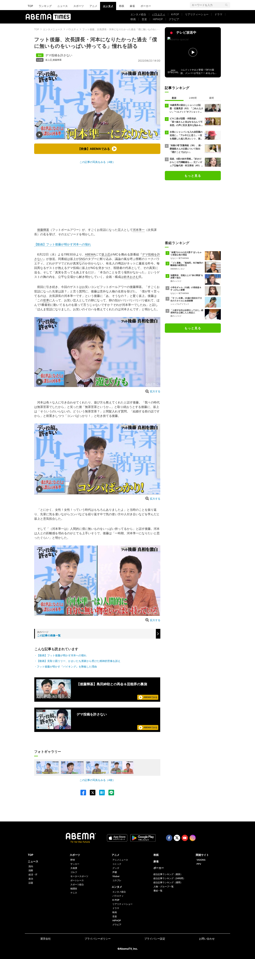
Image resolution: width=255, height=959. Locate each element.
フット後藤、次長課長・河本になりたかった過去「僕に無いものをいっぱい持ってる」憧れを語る (135, 29)
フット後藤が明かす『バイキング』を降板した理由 (67, 666)
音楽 (144, 19)
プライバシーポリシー (98, 938)
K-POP (175, 14)
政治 (31, 878)
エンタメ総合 (138, 14)
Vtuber (116, 876)
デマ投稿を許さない (58, 55)
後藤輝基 (57, 60)
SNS (82, 259)
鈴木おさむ (131, 277)
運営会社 (45, 938)
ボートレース (77, 880)
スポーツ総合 (77, 884)
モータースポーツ (79, 876)
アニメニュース (120, 859)
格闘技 (73, 888)
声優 (114, 872)
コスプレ (116, 880)
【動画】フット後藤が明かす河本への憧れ (62, 244)
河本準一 (139, 230)
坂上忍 (48, 60)
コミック (116, 864)
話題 (31, 882)
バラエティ (158, 14)
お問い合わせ (207, 938)
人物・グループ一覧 (163, 886)
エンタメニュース (52, 29)
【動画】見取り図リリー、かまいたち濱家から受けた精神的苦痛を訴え (78, 660)
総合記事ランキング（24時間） (169, 878)
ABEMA (90, 254)
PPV (199, 864)
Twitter (177, 838)
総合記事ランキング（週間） (168, 882)
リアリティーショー (197, 14)
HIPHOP (158, 19)
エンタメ (108, 5)
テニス (73, 892)
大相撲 (73, 868)
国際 (31, 870)
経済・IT (33, 874)
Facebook (169, 838)
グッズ (115, 868)
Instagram (192, 838)
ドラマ (218, 14)
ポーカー (146, 5)
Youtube (185, 838)
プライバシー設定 (154, 938)
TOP (30, 5)
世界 (46, 300)
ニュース (62, 5)
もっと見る (192, 175)
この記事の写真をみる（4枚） (97, 161)
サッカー (74, 864)
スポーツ (78, 5)
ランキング (45, 5)
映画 (133, 19)
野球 (72, 859)
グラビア (174, 19)
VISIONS (201, 859)
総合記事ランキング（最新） (168, 874)
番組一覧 (157, 890)
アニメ (93, 5)
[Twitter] (90, 792)
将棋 (121, 5)
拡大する (155, 391)
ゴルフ (73, 872)
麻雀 (132, 5)
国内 (31, 866)
